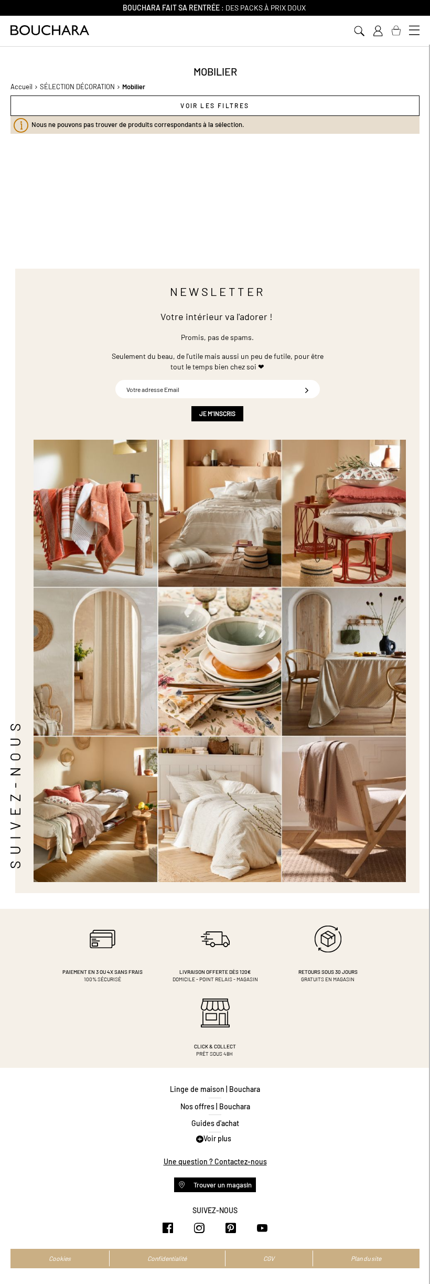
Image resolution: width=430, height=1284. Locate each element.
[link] (377, 31)
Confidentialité (167, 1258)
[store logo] (49, 30)
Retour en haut (412, 1255)
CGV (268, 1258)
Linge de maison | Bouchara (215, 1089)
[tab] (215, 105)
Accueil (21, 86)
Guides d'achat (215, 1123)
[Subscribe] (307, 389)
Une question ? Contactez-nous (215, 1161)
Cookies (60, 1258)
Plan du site (366, 1258)
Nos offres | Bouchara (215, 1106)
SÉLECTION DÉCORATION (77, 86)
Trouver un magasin (222, 1185)
